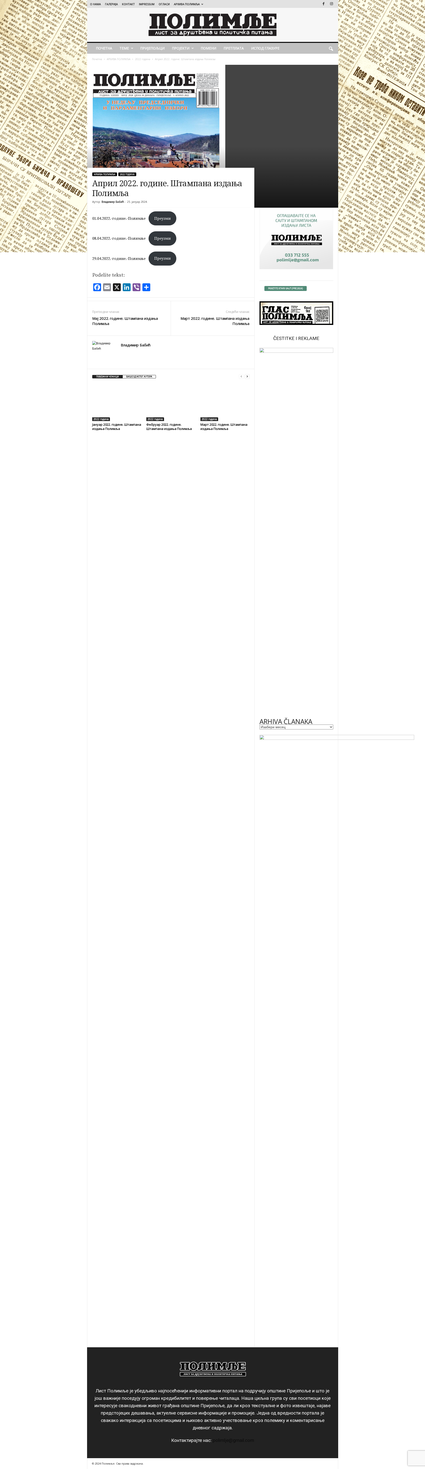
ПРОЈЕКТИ (180, 48)
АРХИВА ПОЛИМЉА (187, 4)
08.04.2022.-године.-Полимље (119, 238)
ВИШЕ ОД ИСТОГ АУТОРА (139, 376)
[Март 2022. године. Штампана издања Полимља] (225, 402)
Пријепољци (152, 48)
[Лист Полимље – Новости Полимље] (212, 25)
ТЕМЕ (124, 48)
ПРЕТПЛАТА (234, 48)
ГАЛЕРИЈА (111, 4)
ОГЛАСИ (164, 4)
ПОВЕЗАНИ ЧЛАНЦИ (107, 376)
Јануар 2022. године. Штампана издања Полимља (116, 426)
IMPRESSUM (146, 4)
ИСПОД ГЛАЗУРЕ (265, 48)
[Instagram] (331, 4)
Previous (265, 531)
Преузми (162, 218)
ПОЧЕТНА (104, 48)
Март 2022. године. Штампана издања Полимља (215, 321)
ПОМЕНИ (208, 48)
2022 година (142, 59)
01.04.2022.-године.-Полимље (119, 218)
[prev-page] (241, 376)
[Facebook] (324, 4)
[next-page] (247, 376)
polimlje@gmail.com (233, 1440)
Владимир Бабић (113, 201)
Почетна (97, 59)
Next (327, 531)
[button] (330, 48)
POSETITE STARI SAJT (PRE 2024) (285, 288)
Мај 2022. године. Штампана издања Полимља (125, 321)
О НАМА (95, 4)
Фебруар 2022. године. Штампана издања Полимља (169, 426)
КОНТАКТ (128, 4)
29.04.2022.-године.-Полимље (119, 258)
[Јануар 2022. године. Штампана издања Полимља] (116, 402)
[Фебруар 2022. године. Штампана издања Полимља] (171, 402)
